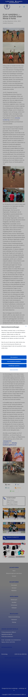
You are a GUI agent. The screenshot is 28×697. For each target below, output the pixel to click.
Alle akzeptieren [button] (14, 357)
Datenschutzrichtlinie (14, 369)
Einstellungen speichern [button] (14, 365)
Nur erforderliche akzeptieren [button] (14, 361)
